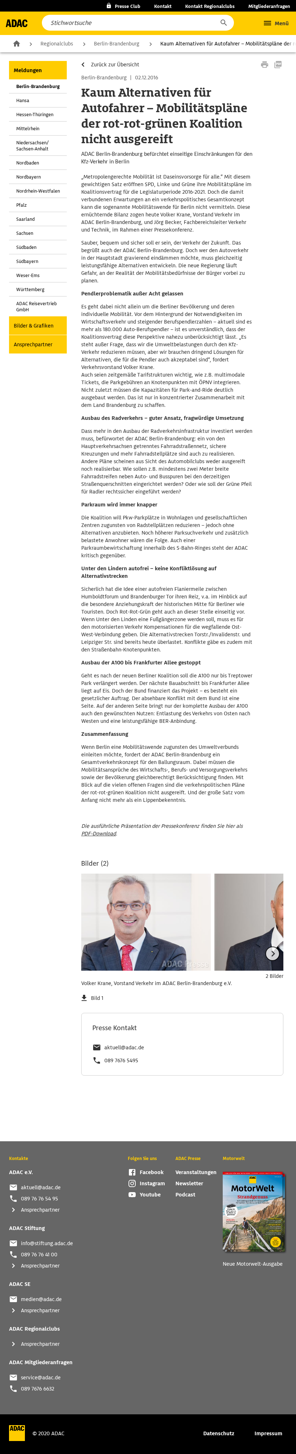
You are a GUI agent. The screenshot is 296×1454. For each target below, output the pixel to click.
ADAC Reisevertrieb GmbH (36, 306)
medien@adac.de (41, 1299)
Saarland (25, 219)
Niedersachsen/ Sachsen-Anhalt (32, 146)
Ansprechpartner (33, 344)
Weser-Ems (28, 275)
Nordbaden (27, 163)
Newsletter (189, 1183)
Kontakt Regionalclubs (210, 6)
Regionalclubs (56, 43)
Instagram (152, 1183)
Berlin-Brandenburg (116, 43)
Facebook (152, 1172)
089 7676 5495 (121, 1060)
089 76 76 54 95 (39, 1198)
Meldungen (28, 70)
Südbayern (27, 261)
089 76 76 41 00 (39, 1254)
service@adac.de (41, 1377)
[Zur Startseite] (16, 23)
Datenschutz (218, 1433)
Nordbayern (28, 177)
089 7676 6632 (37, 1388)
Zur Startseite (16, 43)
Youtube (150, 1194)
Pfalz (21, 205)
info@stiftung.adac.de (47, 1243)
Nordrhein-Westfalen (38, 191)
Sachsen (24, 233)
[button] (223, 22)
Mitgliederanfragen (269, 6)
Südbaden (26, 247)
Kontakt (162, 6)
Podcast (185, 1194)
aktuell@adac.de (124, 1047)
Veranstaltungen (196, 1172)
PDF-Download (98, 833)
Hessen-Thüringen (34, 114)
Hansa (22, 100)
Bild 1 (97, 998)
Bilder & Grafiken (33, 325)
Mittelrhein (27, 129)
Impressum (268, 1433)
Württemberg (30, 289)
